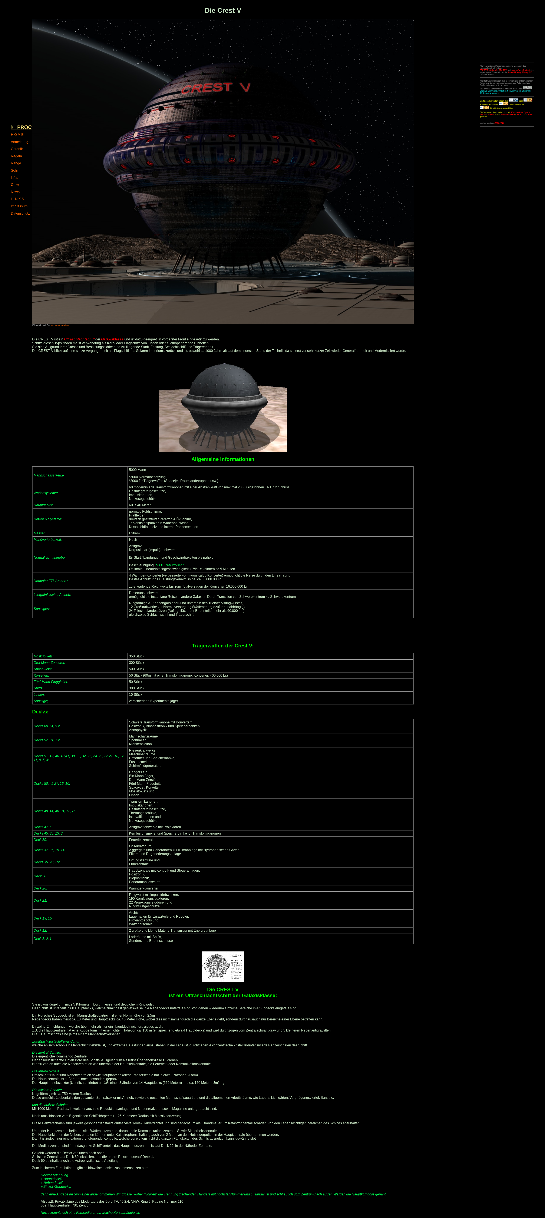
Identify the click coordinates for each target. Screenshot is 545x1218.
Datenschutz (20, 213)
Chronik (17, 149)
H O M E (17, 134)
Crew (15, 185)
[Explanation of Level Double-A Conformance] (484, 108)
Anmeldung (19, 142)
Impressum (19, 206)
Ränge (16, 163)
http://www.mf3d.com (60, 325)
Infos (14, 177)
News (15, 192)
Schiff (15, 170)
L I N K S (17, 199)
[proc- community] (21, 127)
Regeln (16, 156)
